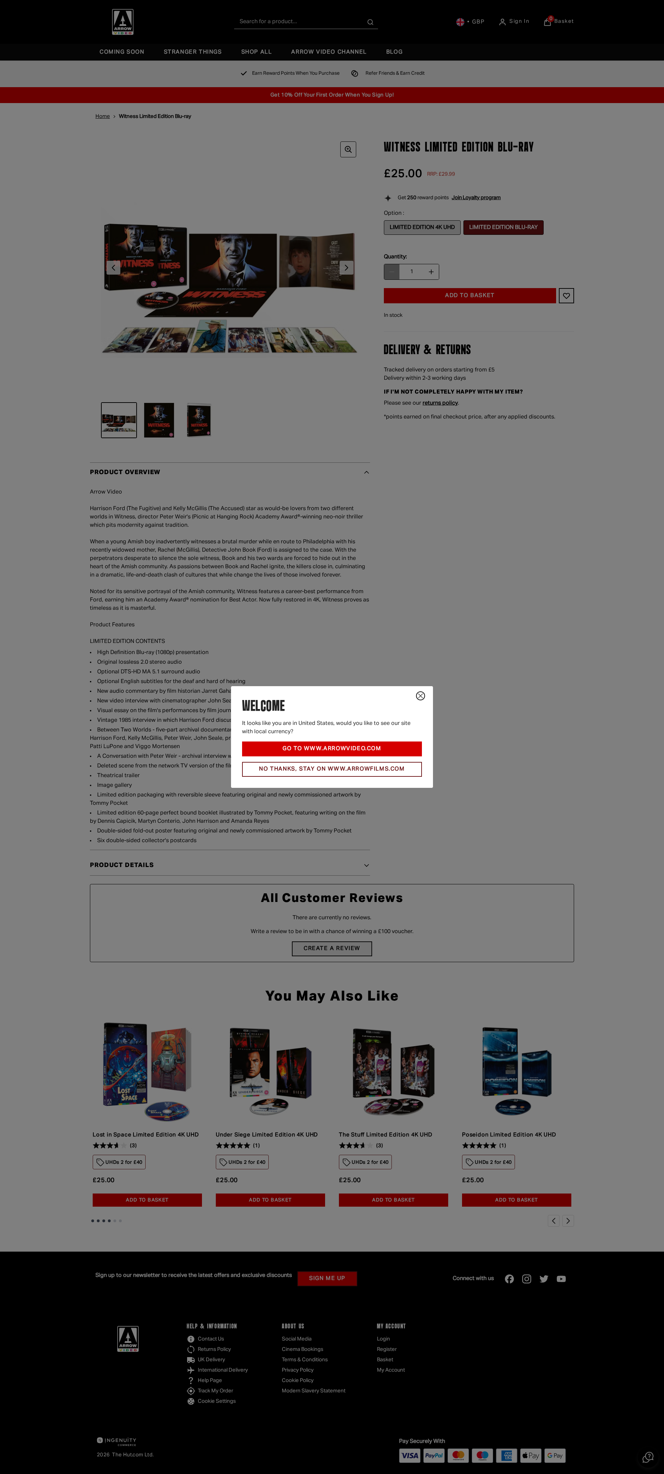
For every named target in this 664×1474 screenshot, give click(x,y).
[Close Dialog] (420, 696)
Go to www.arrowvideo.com (332, 749)
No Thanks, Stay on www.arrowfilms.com (332, 769)
